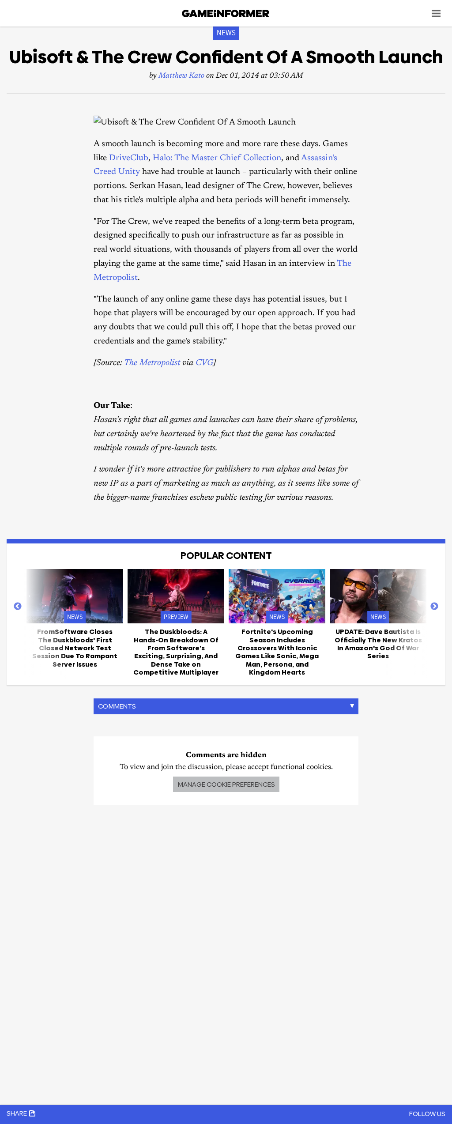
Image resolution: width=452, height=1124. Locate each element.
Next (434, 606)
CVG (204, 363)
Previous (17, 606)
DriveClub (128, 158)
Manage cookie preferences (226, 784)
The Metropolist (152, 363)
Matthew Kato (181, 76)
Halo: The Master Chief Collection (217, 158)
